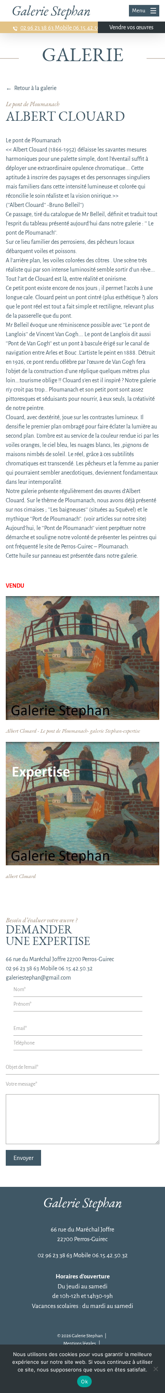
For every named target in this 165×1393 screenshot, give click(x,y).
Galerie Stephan (51, 10)
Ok (84, 1381)
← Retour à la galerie (31, 88)
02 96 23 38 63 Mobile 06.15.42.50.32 (63, 28)
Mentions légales (79, 1343)
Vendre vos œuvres (131, 27)
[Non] (155, 1369)
